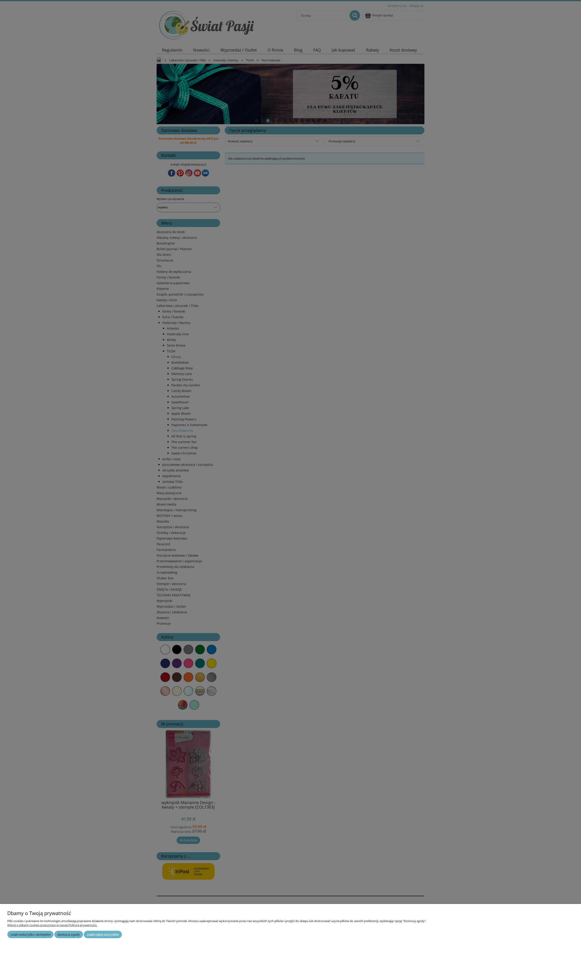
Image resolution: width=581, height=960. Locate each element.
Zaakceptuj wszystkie (103, 934)
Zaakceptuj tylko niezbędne (30, 934)
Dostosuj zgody (68, 934)
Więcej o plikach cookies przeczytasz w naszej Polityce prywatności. (52, 925)
